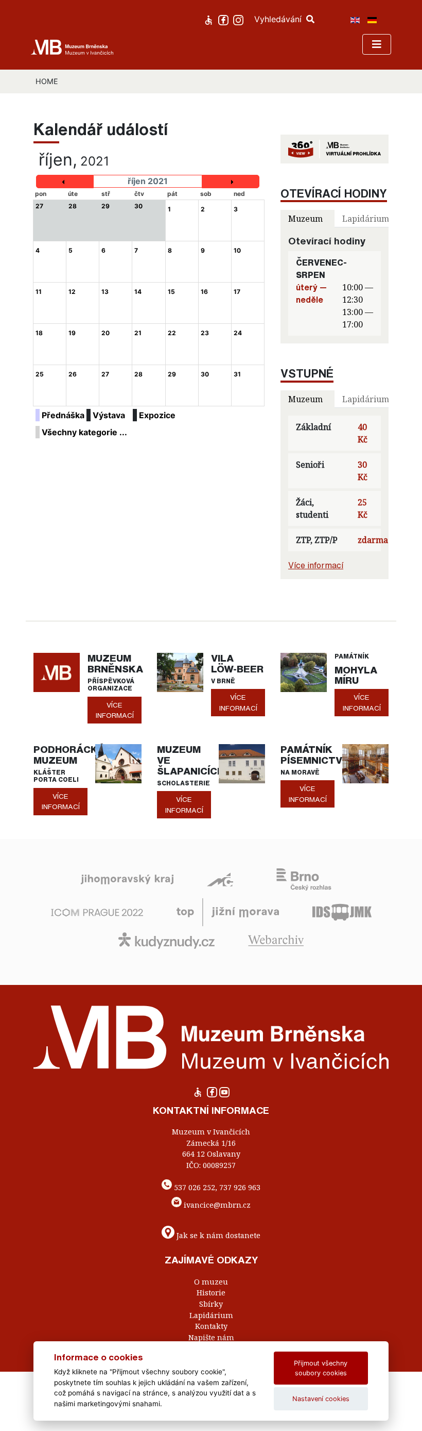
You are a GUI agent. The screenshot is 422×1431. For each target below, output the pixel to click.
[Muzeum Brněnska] (56, 672)
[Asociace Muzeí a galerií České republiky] (220, 879)
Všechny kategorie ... (84, 432)
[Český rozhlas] (304, 879)
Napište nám (211, 1337)
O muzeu (211, 1282)
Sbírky (211, 1304)
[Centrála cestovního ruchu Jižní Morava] (227, 911)
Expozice (157, 415)
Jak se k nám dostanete (218, 1235)
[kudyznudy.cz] (166, 939)
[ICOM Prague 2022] (97, 911)
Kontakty (211, 1326)
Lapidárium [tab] (365, 218)
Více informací (315, 565)
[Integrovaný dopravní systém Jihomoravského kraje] (342, 911)
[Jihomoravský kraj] (127, 879)
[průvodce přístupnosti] (209, 19)
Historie (211, 1292)
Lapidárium (211, 1315)
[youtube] (224, 1095)
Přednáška (63, 415)
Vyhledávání (279, 19)
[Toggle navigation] (376, 44)
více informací (115, 710)
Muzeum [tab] (305, 218)
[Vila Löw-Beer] (180, 672)
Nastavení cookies (320, 1399)
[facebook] (224, 19)
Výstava (109, 415)
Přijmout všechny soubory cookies (320, 1368)
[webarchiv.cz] (276, 939)
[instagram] (239, 19)
